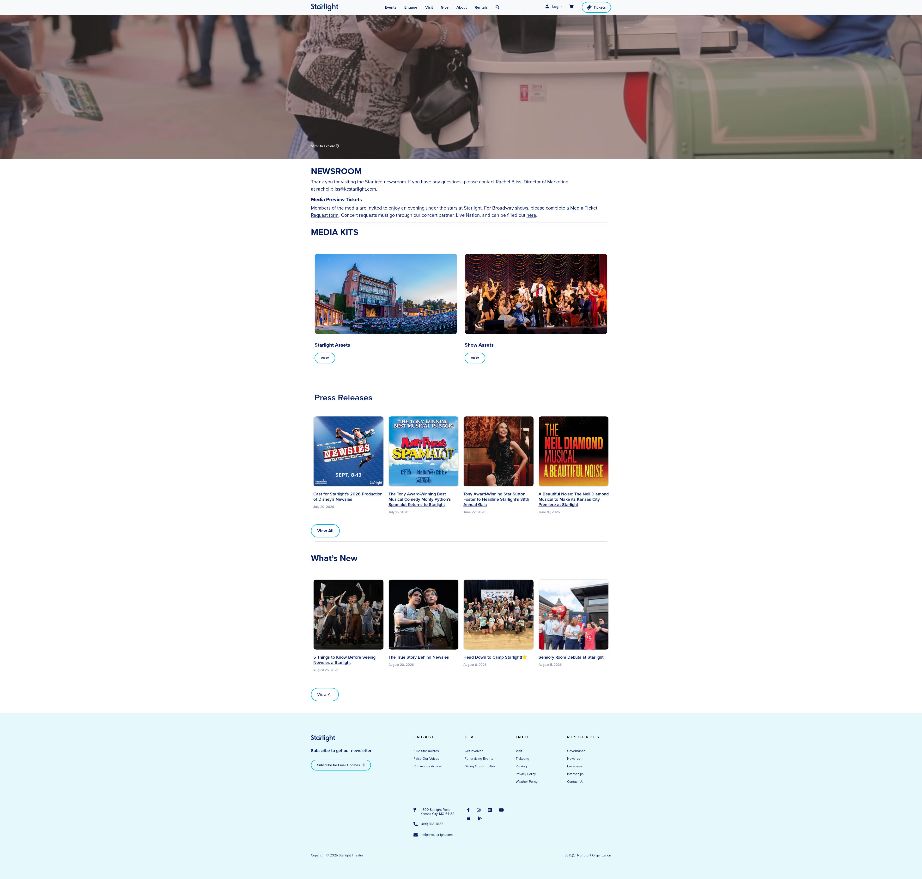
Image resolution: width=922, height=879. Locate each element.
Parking (521, 766)
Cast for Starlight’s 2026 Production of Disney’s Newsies (347, 496)
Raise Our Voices (426, 758)
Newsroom (575, 758)
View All (325, 694)
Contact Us (575, 781)
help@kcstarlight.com (437, 835)
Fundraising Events (479, 758)
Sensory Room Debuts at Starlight (571, 657)
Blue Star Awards (426, 750)
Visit (519, 750)
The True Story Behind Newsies (418, 657)
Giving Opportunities (480, 766)
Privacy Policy (526, 774)
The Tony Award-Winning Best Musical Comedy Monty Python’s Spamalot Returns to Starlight (419, 499)
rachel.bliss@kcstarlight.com (346, 189)
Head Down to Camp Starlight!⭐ (495, 657)
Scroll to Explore (323, 146)
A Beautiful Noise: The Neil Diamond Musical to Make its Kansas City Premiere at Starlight (574, 499)
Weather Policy (527, 781)
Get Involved (474, 750)
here (531, 215)
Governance (576, 750)
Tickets (600, 7)
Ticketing (522, 758)
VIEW (325, 358)
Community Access (427, 766)
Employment (576, 766)
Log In (557, 6)
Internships (575, 774)
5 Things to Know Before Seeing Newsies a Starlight (344, 660)
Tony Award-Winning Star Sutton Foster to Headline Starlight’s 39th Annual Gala (496, 499)
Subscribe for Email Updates (339, 765)
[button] (497, 7)
